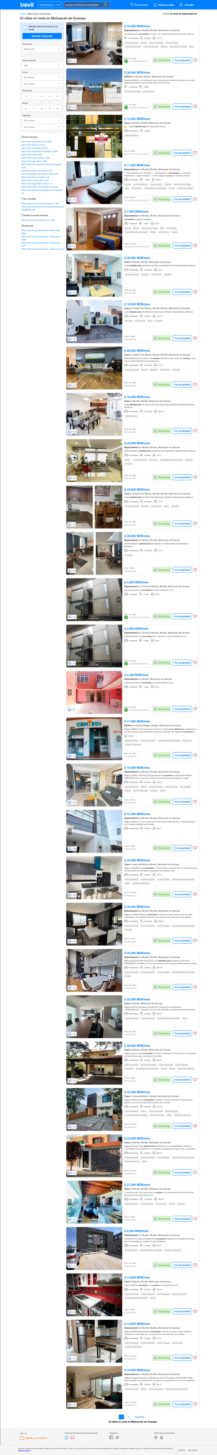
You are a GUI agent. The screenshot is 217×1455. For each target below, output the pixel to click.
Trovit (22, 13)
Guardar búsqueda (42, 36)
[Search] (105, 5)
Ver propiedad (182, 60)
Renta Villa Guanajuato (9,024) (34, 148)
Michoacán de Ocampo (39, 13)
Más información (24, 1450)
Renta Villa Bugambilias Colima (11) (36, 183)
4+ (58, 96)
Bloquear (192, 1450)
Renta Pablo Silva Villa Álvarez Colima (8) (39, 186)
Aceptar (181, 1450)
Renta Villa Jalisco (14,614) (33, 144)
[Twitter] (117, 1438)
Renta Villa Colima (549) (31, 154)
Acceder (189, 5)
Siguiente (140, 1417)
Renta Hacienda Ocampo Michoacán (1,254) (40, 203)
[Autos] (72, 1438)
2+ (42, 96)
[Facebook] (111, 1438)
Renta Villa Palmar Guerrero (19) (35, 177)
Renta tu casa (166, 5)
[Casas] (67, 1438)
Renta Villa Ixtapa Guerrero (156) (35, 157)
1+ (34, 96)
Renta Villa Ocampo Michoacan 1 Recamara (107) (42, 249)
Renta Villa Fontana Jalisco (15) (35, 180)
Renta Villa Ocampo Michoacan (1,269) (38, 220)
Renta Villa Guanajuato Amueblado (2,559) (39, 151)
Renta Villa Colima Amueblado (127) (36, 170)
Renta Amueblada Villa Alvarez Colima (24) (39, 173)
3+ (50, 96)
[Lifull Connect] (34, 1439)
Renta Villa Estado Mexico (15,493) (36, 141)
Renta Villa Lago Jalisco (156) (34, 161)
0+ (26, 96)
